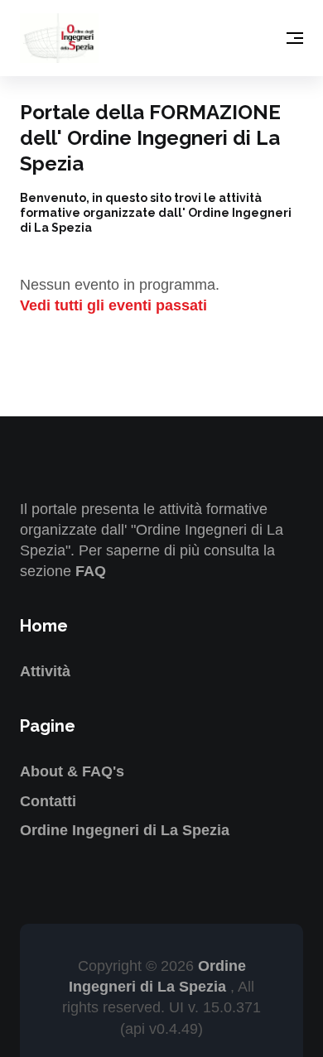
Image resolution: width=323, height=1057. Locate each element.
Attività (45, 671)
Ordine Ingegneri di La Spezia (124, 830)
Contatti (48, 801)
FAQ (90, 571)
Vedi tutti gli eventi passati (113, 305)
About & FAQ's (72, 771)
